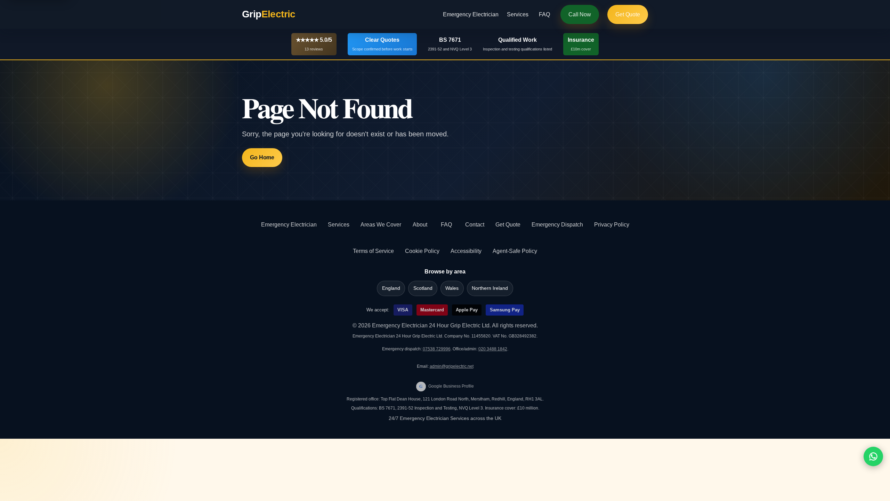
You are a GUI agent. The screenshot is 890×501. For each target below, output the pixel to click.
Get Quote (627, 14)
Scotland (422, 288)
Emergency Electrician (471, 14)
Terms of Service (373, 251)
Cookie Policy (422, 251)
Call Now (579, 14)
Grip (269, 14)
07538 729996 (437, 349)
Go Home (262, 157)
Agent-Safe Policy (515, 251)
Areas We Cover (381, 225)
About (420, 225)
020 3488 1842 (492, 349)
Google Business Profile (446, 386)
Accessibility (466, 251)
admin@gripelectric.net (452, 366)
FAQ (544, 14)
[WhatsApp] (873, 456)
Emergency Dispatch (557, 225)
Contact (474, 225)
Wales (452, 288)
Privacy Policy (611, 225)
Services (517, 14)
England (391, 288)
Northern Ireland (490, 288)
